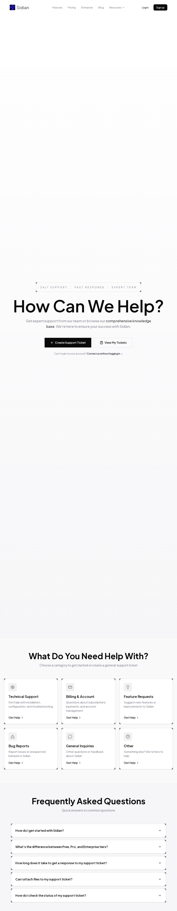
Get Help (14, 717)
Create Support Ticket (70, 342)
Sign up (160, 7)
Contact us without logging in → (105, 353)
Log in (145, 7)
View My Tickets (116, 342)
